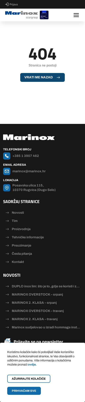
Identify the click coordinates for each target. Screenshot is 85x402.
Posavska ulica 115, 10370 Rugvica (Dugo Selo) (34, 188)
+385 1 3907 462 (25, 156)
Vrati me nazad (38, 77)
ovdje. (32, 364)
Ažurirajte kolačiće (29, 378)
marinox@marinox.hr (29, 171)
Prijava (13, 4)
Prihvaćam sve (24, 390)
